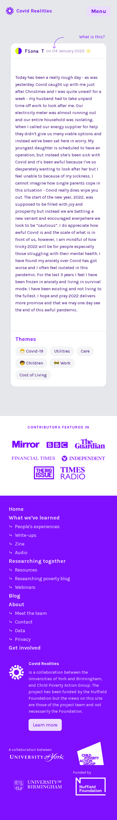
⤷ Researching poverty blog (39, 579)
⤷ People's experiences (34, 527)
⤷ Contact (21, 622)
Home (16, 509)
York (62, 678)
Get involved (25, 648)
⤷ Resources (23, 570)
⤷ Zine (16, 544)
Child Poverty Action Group (63, 685)
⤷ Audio (18, 553)
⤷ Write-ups (22, 535)
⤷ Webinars (22, 587)
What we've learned (34, 518)
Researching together (37, 561)
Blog (14, 596)
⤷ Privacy (19, 639)
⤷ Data (17, 631)
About (16, 604)
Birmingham (88, 678)
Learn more (45, 725)
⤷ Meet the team (28, 613)
